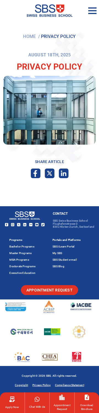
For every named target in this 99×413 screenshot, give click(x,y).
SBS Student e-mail (65, 259)
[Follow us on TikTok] (43, 224)
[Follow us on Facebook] (6, 224)
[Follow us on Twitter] (18, 224)
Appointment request (49, 290)
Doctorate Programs (22, 266)
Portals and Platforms (67, 239)
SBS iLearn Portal (64, 246)
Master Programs (20, 253)
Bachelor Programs (21, 246)
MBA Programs (19, 259)
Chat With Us (37, 406)
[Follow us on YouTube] (36, 224)
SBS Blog (58, 266)
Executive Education (22, 272)
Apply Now (12, 407)
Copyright (21, 385)
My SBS (57, 253)
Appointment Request (62, 407)
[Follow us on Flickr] (30, 224)
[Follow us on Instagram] (12, 224)
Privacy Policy (41, 385)
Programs (15, 239)
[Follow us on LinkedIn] (24, 224)
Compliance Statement (69, 385)
